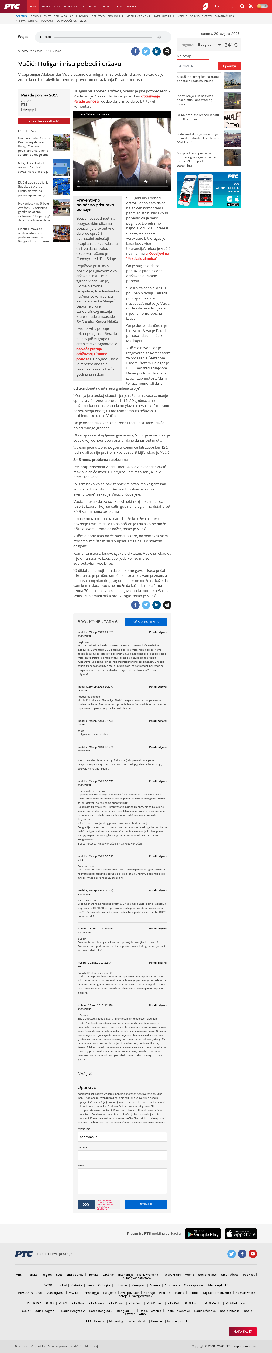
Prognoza (187, 44)
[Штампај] (167, 51)
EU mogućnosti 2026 (72, 21)
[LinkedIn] (156, 51)
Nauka (179, 1293)
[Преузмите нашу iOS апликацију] (241, 1233)
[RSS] (250, 6)
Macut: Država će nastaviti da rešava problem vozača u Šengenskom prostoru (33, 235)
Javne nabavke (137, 1321)
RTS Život (135, 1303)
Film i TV (165, 1293)
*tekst (82, 1165)
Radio (93, 6)
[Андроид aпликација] (209, 190)
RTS (119, 6)
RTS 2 (50, 1303)
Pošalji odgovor (158, 632)
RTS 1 (37, 1303)
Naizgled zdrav (142, 1296)
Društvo (98, 16)
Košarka (76, 1285)
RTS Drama (116, 1303)
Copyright (38, 1346)
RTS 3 (63, 1303)
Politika (22, 16)
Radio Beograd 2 (73, 1311)
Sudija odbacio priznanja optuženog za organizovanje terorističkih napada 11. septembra (196, 159)
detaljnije (28, 109)
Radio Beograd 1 (45, 1311)
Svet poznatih (129, 1293)
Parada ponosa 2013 (39, 95)
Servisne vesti (201, 16)
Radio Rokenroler (178, 1311)
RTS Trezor (193, 1303)
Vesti (33, 6)
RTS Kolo (174, 1303)
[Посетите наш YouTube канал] (253, 1254)
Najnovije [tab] (184, 56)
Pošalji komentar (146, 622)
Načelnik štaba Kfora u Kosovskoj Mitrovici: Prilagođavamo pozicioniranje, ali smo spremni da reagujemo (34, 146)
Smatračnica (225, 16)
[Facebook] (135, 51)
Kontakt (99, 1321)
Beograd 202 (126, 1311)
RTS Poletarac (236, 1303)
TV (83, 6)
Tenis (90, 1285)
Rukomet (121, 1285)
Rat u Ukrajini (164, 16)
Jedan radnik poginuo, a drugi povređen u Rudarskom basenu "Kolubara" (198, 138)
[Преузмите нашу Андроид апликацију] (203, 1233)
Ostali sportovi (194, 1285)
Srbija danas (63, 16)
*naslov (83, 1147)
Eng (231, 6)
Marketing (116, 1321)
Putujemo (109, 1293)
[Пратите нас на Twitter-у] (231, 1254)
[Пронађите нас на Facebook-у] (242, 1254)
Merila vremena (138, 16)
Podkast (47, 21)
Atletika (155, 1285)
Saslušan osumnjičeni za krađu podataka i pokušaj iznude (198, 79)
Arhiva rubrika (27, 21)
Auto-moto (172, 1285)
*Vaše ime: (84, 1129)
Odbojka (104, 1285)
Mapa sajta (242, 1331)
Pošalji (146, 1204)
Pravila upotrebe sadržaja (65, 1346)
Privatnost (22, 1346)
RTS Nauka (96, 1303)
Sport (45, 6)
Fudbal (62, 1285)
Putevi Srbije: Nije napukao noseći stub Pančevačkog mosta (195, 100)
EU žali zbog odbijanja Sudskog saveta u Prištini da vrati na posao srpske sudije (33, 189)
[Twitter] (146, 51)
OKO (57, 6)
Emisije (107, 6)
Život (39, 1293)
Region (36, 16)
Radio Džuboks (205, 1311)
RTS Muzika (213, 1303)
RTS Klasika (155, 1303)
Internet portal (177, 1321)
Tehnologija (91, 1293)
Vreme (182, 16)
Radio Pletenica (150, 1311)
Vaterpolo (138, 1285)
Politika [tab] (27, 130)
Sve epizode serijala (44, 121)
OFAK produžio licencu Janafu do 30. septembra (198, 117)
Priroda (193, 1293)
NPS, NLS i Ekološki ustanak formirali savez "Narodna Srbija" (34, 167)
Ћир (218, 6)
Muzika (74, 1293)
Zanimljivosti (55, 1293)
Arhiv (142, 1314)
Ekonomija (115, 16)
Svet (47, 16)
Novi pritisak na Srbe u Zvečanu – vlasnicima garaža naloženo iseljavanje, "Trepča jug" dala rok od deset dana (34, 212)
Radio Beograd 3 (101, 1311)
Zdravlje (149, 1293)
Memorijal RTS (218, 1285)
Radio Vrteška (230, 1311)
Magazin (70, 6)
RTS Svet (77, 1303)
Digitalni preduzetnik (217, 1293)
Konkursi (157, 1321)
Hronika (82, 16)
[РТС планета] (206, 6)
